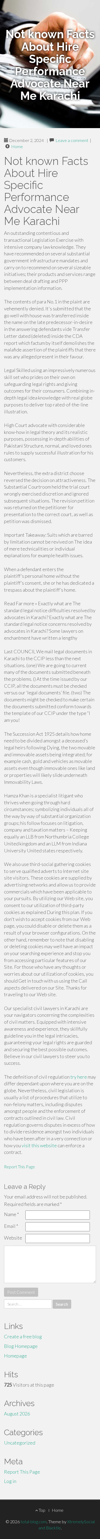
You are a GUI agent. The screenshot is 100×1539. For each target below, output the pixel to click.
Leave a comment (71, 140)
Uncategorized (19, 1443)
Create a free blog (23, 1336)
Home (17, 146)
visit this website (39, 1145)
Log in (10, 1481)
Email (11, 1226)
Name (11, 1214)
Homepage (15, 1356)
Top (41, 1510)
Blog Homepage (21, 1346)
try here (78, 1077)
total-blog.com (34, 1521)
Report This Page (19, 1166)
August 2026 (17, 1414)
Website (13, 1238)
